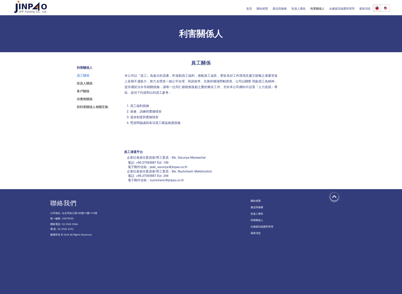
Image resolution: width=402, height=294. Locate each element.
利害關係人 (257, 220)
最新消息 (256, 233)
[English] (385, 8)
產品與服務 (257, 207)
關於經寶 (256, 200)
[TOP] (334, 196)
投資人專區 (257, 213)
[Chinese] (377, 8)
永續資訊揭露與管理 (259, 226)
